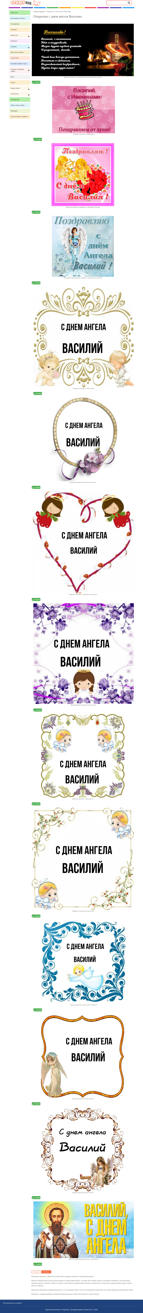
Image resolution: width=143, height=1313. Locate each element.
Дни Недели (14, 41)
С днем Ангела (15, 58)
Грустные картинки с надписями (19, 116)
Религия (13, 82)
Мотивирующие (15, 99)
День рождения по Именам (18, 18)
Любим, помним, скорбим (17, 105)
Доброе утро (14, 12)
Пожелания (14, 29)
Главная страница (38, 11)
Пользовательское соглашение (12, 1303)
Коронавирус (14, 111)
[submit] (129, 2)
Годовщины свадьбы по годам (19, 63)
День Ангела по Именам (17, 52)
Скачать (37, 82)
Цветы (12, 77)
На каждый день (15, 24)
